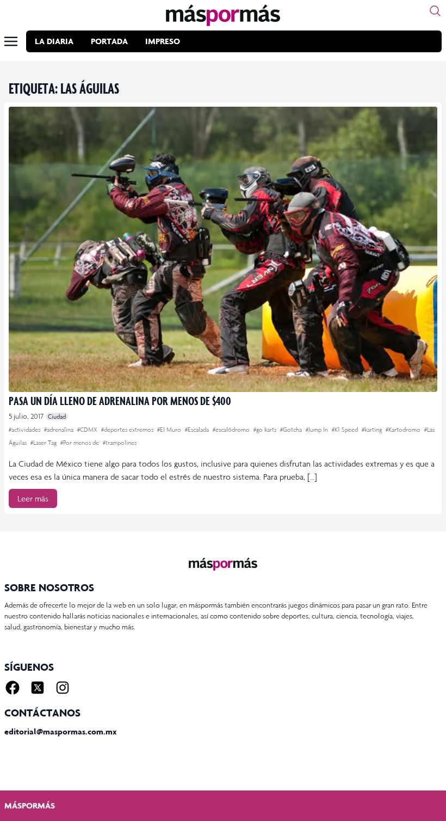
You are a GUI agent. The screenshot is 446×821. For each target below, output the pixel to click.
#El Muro (170, 429)
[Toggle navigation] (10, 41)
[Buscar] (435, 10)
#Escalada (197, 429)
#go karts (265, 429)
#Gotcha (291, 429)
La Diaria (54, 41)
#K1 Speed (346, 429)
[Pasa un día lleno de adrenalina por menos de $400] (223, 249)
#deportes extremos (128, 429)
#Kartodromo (404, 429)
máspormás (29, 805)
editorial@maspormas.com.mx (60, 731)
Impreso (162, 41)
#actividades (25, 429)
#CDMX (88, 429)
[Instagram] (62, 687)
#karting (372, 429)
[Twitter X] (37, 687)
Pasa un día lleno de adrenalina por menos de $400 (120, 400)
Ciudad (57, 416)
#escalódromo (232, 429)
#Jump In (318, 429)
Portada (109, 41)
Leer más (32, 498)
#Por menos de (80, 442)
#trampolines (120, 442)
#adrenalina (59, 429)
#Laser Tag (44, 442)
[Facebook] (12, 687)
